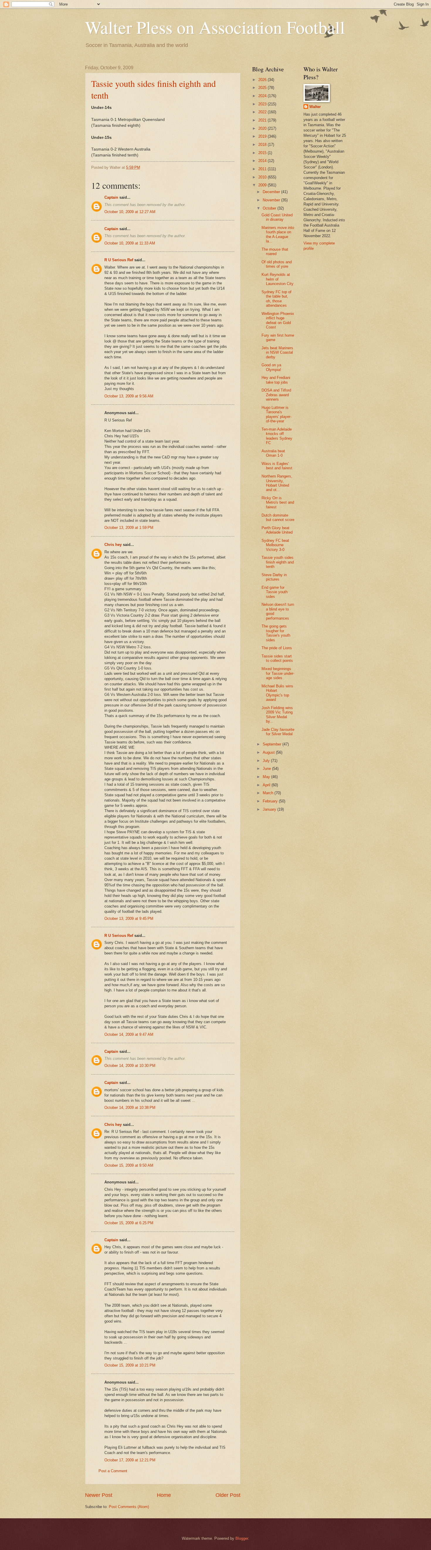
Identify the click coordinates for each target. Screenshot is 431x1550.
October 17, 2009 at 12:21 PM (129, 1460)
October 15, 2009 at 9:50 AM (128, 1165)
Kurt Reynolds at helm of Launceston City (277, 279)
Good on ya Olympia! (271, 367)
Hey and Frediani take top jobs (276, 379)
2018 (263, 144)
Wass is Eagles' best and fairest (277, 465)
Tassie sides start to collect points (277, 658)
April (267, 785)
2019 (263, 136)
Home (164, 1495)
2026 (263, 79)
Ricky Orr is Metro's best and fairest (278, 502)
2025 (263, 87)
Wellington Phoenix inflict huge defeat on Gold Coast (278, 320)
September (272, 744)
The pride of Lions (277, 648)
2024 (263, 96)
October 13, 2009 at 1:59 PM (128, 527)
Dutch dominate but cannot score (278, 517)
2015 (263, 153)
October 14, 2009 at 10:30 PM (129, 1065)
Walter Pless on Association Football (215, 27)
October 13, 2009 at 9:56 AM (128, 396)
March (268, 793)
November (272, 200)
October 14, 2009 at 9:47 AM (128, 1034)
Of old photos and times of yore (277, 264)
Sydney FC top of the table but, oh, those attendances (276, 299)
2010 (263, 177)
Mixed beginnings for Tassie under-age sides (278, 673)
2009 (263, 185)
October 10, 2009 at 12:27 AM (129, 212)
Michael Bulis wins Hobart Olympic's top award (277, 693)
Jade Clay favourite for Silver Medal (278, 731)
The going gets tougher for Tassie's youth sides (276, 633)
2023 (263, 104)
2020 (263, 128)
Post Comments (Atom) (129, 1507)
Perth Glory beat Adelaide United (277, 530)
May (267, 777)
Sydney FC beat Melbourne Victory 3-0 (275, 545)
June (267, 768)
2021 (263, 120)
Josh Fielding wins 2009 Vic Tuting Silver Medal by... (277, 714)
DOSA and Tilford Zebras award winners (276, 395)
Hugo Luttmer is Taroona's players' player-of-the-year (276, 414)
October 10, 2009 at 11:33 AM (129, 243)
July (267, 760)
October (270, 208)
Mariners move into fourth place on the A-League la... (278, 234)
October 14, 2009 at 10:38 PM (129, 1107)
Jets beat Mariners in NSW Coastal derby (277, 352)
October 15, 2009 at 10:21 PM (129, 1365)
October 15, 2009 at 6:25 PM (128, 1223)
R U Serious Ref (118, 260)
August (269, 752)
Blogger (241, 1538)
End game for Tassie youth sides (275, 592)
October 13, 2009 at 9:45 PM (128, 918)
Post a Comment (113, 1471)
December (272, 192)
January (270, 809)
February (271, 801)
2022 (263, 112)
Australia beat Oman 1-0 (273, 453)
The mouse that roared (275, 251)
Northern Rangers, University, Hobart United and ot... (277, 483)
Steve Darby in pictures (274, 577)
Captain (111, 197)
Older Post (228, 1495)
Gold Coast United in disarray (277, 217)
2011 (263, 169)
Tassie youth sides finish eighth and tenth (278, 562)
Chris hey (113, 544)
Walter (315, 106)
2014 (263, 160)
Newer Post (98, 1495)
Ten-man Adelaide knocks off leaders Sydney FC (277, 436)
